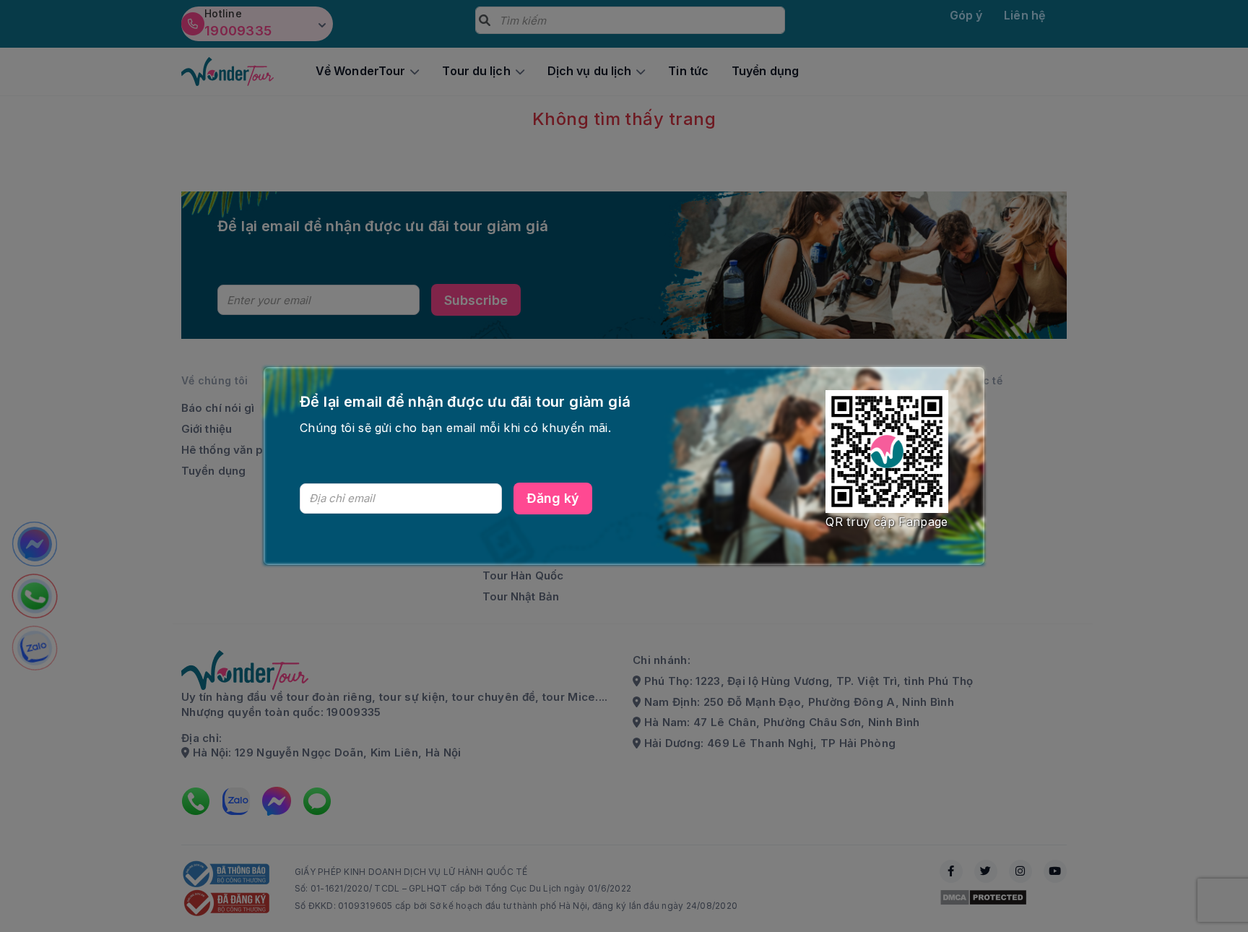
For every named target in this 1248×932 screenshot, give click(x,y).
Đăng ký (552, 498)
